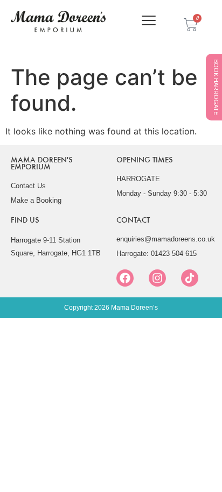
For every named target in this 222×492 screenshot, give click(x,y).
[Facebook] (125, 278)
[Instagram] (157, 278)
